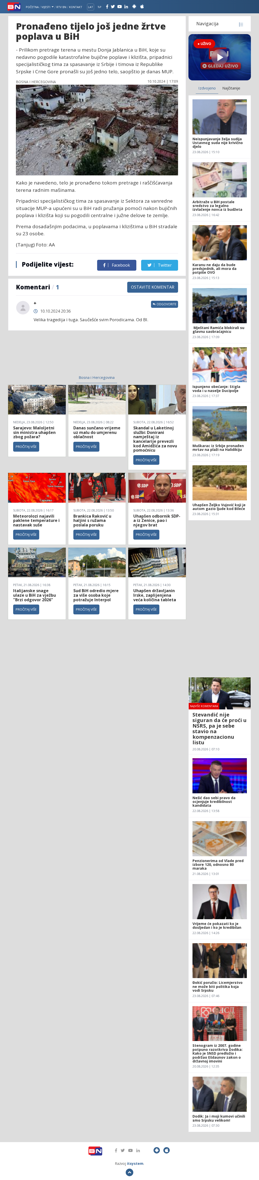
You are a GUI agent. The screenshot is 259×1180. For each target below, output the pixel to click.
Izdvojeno (207, 87)
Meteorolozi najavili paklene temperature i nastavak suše (36, 520)
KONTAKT (75, 7)
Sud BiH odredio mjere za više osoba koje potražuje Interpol (96, 595)
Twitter (164, 265)
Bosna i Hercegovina (97, 377)
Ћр (99, 7)
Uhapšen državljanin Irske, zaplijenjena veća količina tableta (154, 595)
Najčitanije (231, 87)
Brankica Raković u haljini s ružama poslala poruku (92, 520)
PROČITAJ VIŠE (26, 446)
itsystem (135, 1163)
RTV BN (61, 7)
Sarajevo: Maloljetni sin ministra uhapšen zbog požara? (34, 432)
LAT (90, 7)
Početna (32, 7)
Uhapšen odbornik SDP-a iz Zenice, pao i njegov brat (156, 520)
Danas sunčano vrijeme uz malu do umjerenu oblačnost (96, 432)
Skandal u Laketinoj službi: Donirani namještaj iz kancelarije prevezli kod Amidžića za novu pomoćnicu (155, 439)
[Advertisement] (58, 355)
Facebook (120, 265)
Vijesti (46, 7)
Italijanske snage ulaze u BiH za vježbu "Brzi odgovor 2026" (34, 595)
